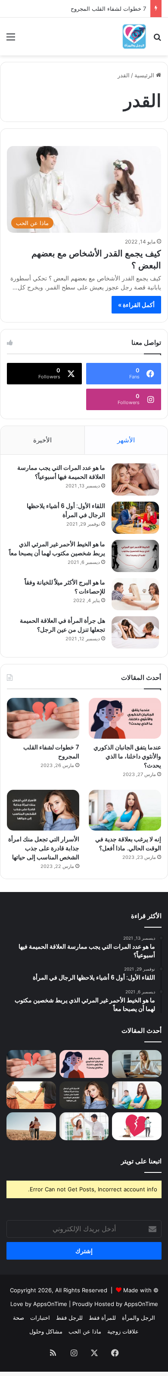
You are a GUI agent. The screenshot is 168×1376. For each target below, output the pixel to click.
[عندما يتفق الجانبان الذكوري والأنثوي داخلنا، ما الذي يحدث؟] (125, 718)
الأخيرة (42, 440)
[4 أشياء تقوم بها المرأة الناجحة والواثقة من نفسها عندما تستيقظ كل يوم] (137, 1064)
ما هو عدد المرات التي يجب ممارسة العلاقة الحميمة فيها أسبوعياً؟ (61, 472)
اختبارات (40, 1317)
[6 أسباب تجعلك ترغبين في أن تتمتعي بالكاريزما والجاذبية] (84, 1126)
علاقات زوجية (123, 1331)
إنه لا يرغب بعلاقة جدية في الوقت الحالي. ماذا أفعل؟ (128, 843)
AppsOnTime (141, 1303)
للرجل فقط (69, 1317)
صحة (18, 1317)
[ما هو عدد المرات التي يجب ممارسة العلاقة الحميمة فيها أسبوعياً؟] (135, 479)
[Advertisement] (84, 143)
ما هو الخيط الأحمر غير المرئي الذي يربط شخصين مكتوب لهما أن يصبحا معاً (57, 548)
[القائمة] (10, 39)
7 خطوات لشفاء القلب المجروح (108, 8)
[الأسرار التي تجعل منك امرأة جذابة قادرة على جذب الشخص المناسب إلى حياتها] (43, 810)
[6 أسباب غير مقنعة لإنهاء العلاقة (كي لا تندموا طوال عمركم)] (31, 1126)
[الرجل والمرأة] (134, 36)
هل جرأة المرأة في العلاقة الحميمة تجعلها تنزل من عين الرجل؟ (62, 625)
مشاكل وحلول (45, 1331)
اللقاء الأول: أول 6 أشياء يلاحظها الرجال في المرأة (66, 510)
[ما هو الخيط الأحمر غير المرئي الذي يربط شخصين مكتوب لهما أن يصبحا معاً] (135, 556)
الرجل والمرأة (138, 1317)
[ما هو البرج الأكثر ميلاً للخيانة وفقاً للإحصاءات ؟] (135, 594)
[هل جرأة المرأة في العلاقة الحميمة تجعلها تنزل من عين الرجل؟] (135, 632)
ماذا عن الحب (84, 1331)
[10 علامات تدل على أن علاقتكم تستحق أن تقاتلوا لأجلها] (31, 1095)
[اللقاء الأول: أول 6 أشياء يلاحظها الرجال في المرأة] (135, 518)
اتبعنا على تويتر (141, 1161)
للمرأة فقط (102, 1317)
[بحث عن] (157, 39)
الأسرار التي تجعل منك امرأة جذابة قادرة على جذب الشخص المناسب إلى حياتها (43, 848)
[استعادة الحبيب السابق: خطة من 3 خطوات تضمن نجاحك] (137, 1126)
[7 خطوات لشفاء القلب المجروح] (43, 718)
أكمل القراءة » (136, 304)
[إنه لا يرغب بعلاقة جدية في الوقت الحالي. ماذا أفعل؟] (125, 810)
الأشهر (126, 440)
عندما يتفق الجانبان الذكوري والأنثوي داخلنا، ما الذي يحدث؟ (127, 756)
